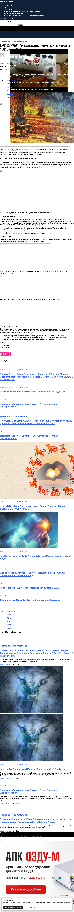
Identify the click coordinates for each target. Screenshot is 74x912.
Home (5, 7)
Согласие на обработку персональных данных (24, 15)
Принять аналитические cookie (13, 907)
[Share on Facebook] (39, 604)
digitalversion (6, 63)
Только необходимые (30, 907)
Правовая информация (13, 13)
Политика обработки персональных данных (23, 11)
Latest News (8, 9)
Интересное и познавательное (20, 57)
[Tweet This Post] (39, 606)
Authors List (8, 6)
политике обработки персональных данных (18, 904)
